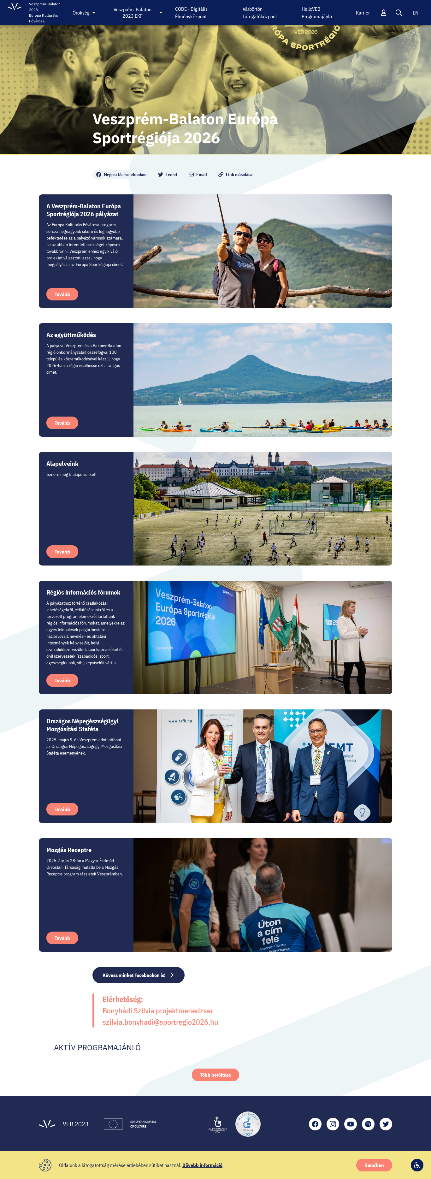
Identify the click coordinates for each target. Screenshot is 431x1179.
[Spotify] (368, 1124)
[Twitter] (386, 1124)
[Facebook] (315, 1124)
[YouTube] (350, 1124)
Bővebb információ (202, 1165)
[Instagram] (333, 1124)
